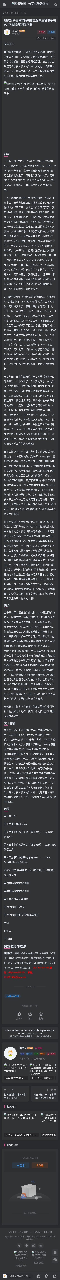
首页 (6, 12)
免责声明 (24, 1231)
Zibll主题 (52, 1236)
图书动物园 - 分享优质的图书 (33, 1236)
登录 (22, 1165)
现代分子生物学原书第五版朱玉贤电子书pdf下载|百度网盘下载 (30, 22)
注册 (41, 1165)
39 (43, 1053)
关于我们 (47, 1231)
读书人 (15, 30)
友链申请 (12, 1231)
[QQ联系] (55, 1252)
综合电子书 (15, 12)
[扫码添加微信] (55, 1260)
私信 (53, 32)
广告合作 (36, 1231)
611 (30, 1053)
